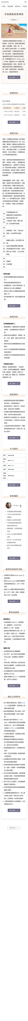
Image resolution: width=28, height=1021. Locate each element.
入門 (18, 584)
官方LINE (17, 676)
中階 (22, 584)
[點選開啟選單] (25, 2)
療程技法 (18, 6)
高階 (5, 586)
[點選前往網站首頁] (5, 2)
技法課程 (14, 595)
